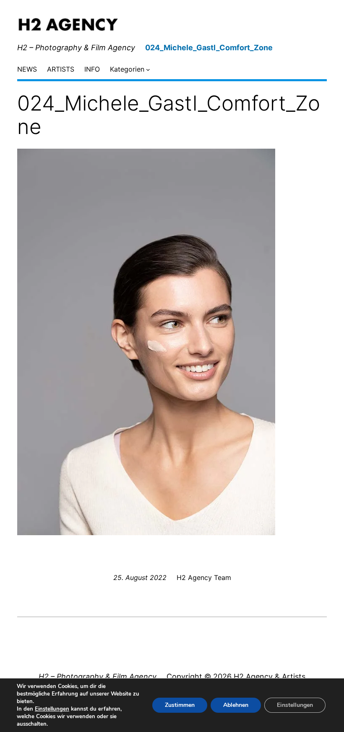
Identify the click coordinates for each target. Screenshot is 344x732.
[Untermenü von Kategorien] (148, 69)
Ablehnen (235, 705)
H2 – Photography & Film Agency (76, 47)
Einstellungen (52, 709)
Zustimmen (180, 705)
